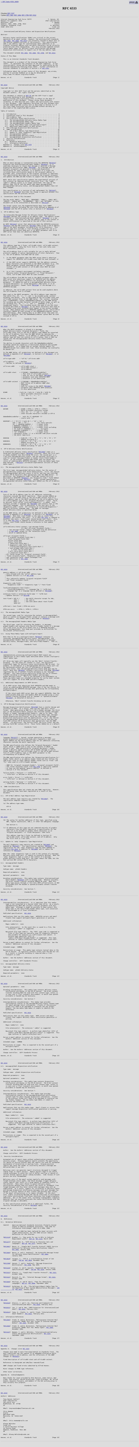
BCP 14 (31, 1239)
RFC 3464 (17, 15)
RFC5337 (52, 190)
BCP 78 (28, 95)
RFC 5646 (31, 1283)
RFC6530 (17, 192)
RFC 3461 (10, 15)
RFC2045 (9, 698)
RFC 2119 (39, 1239)
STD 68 (33, 1269)
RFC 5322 (45, 517)
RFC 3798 (25, 15)
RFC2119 (45, 202)
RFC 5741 (45, 68)
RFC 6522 (32, 15)
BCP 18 (24, 1243)
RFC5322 (7, 517)
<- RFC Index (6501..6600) (10, 2)
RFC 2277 (31, 1243)
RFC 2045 (23, 1323)
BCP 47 (24, 1283)
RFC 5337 (11, 13)
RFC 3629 (28, 1260)
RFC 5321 (53, 1272)
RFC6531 (52, 163)
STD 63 (21, 1260)
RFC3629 (50, 209)
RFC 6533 (4, 85)
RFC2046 (56, 670)
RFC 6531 (22, 1309)
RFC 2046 (49, 1327)
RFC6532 (44, 164)
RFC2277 (27, 479)
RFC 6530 (36, 1304)
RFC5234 (7, 207)
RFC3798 (32, 167)
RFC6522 (30, 453)
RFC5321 (13, 224)
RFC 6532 (28, 1314)
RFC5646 (34, 503)
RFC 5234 (40, 1269)
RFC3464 (7, 216)
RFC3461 (33, 225)
